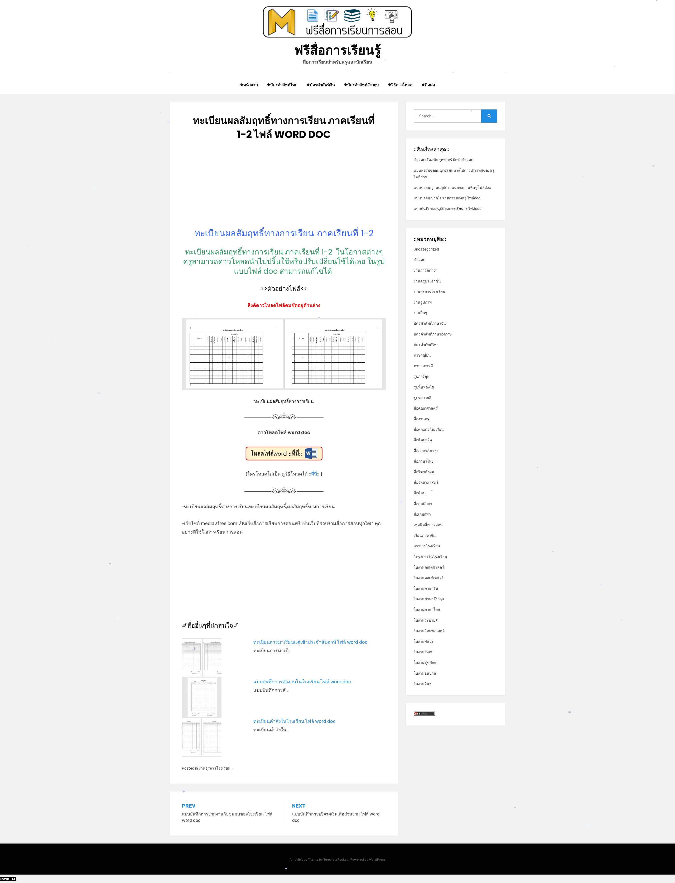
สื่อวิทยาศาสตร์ (426, 482)
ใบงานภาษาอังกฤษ (429, 599)
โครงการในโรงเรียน (430, 557)
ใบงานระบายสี (426, 620)
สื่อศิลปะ (420, 493)
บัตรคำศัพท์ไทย (426, 345)
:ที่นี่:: (314, 474)
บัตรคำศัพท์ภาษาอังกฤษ (433, 334)
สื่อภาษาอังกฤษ (426, 451)
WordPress (377, 859)
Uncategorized (426, 249)
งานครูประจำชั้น (427, 281)
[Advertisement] (284, 190)
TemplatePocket (336, 859)
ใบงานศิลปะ (424, 641)
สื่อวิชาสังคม (424, 472)
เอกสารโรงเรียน (427, 546)
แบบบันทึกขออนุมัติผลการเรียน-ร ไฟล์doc (447, 209)
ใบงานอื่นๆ (422, 684)
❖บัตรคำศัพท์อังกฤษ (361, 85)
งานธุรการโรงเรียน (214, 768)
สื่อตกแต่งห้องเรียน (429, 429)
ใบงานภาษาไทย (427, 609)
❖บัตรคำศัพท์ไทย (282, 85)
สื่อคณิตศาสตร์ (426, 408)
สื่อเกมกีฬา (422, 514)
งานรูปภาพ (423, 302)
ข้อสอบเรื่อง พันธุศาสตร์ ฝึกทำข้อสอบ (443, 160)
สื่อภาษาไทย (423, 461)
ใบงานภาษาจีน (426, 588)
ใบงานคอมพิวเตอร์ (429, 578)
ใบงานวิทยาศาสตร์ (429, 631)
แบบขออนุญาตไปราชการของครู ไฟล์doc (447, 198)
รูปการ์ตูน (422, 376)
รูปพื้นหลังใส (424, 387)
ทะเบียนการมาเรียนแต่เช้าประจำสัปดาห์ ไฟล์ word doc (310, 642)
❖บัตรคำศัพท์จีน (320, 85)
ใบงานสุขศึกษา (426, 662)
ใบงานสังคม (423, 652)
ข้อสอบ (419, 260)
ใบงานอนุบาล (425, 673)
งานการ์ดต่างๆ (425, 270)
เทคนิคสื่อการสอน (428, 525)
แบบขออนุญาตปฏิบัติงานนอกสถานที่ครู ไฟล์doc (452, 187)
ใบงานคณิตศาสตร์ (429, 567)
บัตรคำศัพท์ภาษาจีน (430, 323)
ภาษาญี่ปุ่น (422, 355)
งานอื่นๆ (420, 313)
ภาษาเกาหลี (423, 366)
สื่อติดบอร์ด (423, 440)
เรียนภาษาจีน (425, 535)
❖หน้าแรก (249, 85)
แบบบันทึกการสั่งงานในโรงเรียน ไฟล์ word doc (302, 682)
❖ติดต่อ (428, 85)
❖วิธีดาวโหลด (400, 85)
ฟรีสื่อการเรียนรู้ (337, 50)
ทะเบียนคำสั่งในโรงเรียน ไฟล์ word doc (294, 721)
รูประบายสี (422, 398)
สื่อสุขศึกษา (423, 504)
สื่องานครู (421, 419)
